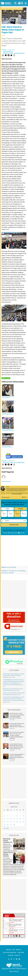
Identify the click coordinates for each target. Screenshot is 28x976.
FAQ (13, 949)
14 (14, 818)
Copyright (10, 955)
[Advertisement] (14, 555)
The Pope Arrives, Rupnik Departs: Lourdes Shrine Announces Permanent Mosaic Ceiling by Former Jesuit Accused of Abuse (13, 698)
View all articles (6, 481)
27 (11, 824)
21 (14, 821)
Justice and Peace (16, 8)
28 (14, 824)
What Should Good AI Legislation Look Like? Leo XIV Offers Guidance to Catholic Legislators (13, 675)
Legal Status (20, 952)
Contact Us (17, 955)
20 (11, 821)
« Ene (4, 828)
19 (7, 821)
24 (23, 821)
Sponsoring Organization (9, 952)
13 (11, 818)
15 (17, 818)
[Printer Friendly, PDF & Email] (6, 378)
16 (20, 818)
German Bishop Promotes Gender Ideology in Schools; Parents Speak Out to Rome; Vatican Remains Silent (16, 746)
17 (23, 818)
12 (7, 818)
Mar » (7, 828)
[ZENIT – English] (8, 3)
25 (4, 824)
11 (4, 818)
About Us (8, 949)
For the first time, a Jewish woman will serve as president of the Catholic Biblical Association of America (16, 716)
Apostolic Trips (6, 8)
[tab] (8, 915)
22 (17, 821)
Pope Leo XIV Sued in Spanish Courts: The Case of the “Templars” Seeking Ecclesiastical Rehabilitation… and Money (16, 735)
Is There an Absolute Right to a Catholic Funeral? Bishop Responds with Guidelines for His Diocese (16, 757)
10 (23, 816)
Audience (18, 949)
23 (20, 821)
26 (7, 824)
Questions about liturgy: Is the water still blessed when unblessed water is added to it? (17, 725)
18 (4, 821)
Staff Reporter (8, 51)
